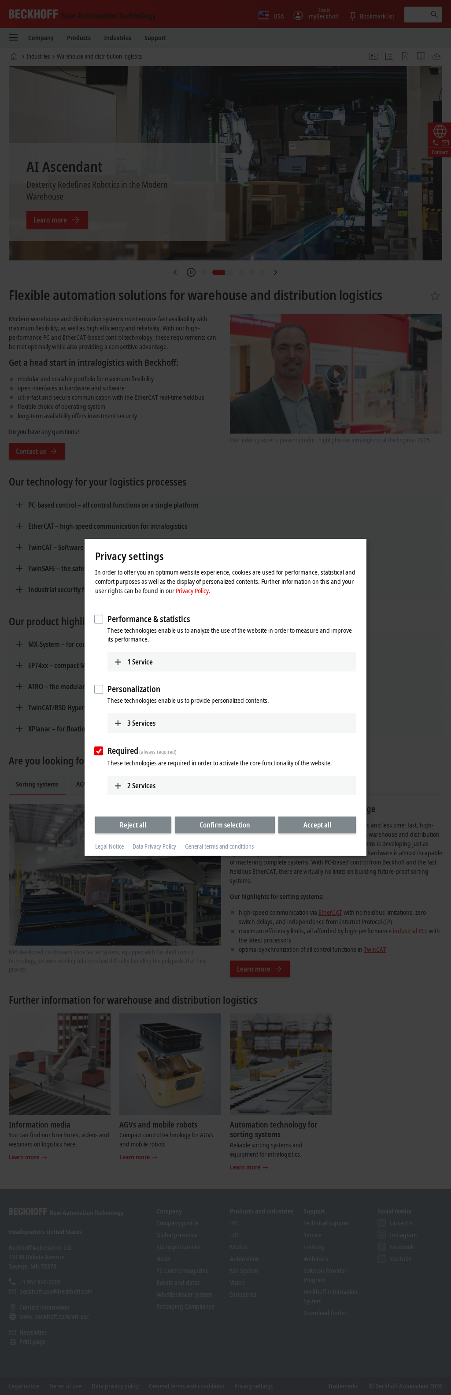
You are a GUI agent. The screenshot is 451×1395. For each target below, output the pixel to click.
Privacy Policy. (193, 590)
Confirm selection (225, 825)
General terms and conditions (219, 846)
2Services (141, 785)
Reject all (133, 825)
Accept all (317, 825)
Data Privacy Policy (154, 846)
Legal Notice (109, 846)
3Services (141, 723)
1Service (140, 662)
